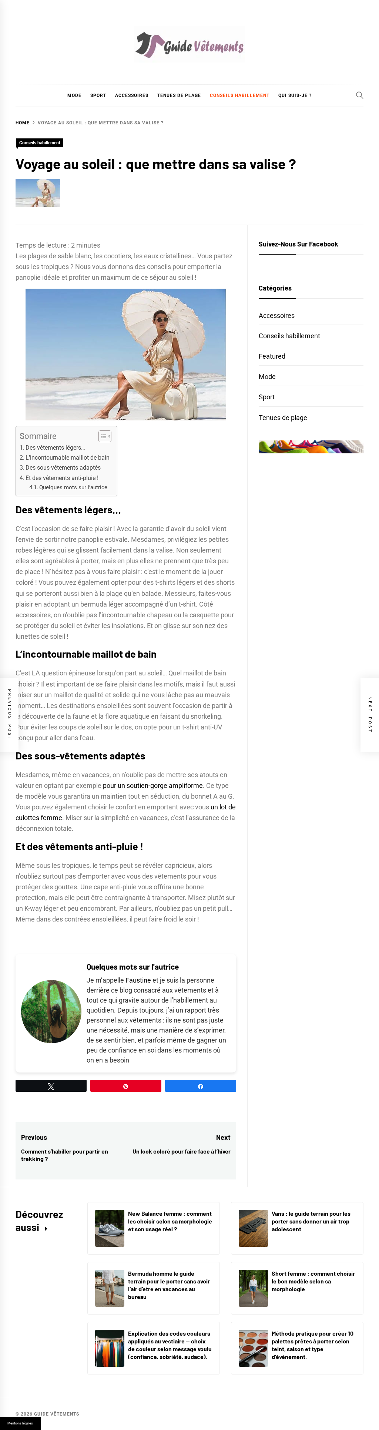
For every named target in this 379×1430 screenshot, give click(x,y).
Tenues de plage (179, 95)
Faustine (138, 980)
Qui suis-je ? (295, 95)
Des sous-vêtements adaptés (63, 467)
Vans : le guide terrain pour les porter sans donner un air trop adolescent (311, 1221)
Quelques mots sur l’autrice (73, 487)
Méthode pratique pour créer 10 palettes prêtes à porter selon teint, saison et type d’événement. (312, 1345)
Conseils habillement (239, 95)
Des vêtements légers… (55, 447)
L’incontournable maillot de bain (68, 457)
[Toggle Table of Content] (101, 436)
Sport (98, 95)
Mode (74, 95)
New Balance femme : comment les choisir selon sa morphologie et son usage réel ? (170, 1221)
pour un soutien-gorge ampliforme (153, 785)
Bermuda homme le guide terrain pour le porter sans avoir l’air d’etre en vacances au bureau (169, 1285)
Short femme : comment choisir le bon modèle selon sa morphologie (313, 1281)
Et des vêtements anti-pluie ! (62, 477)
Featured (272, 356)
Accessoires (131, 95)
